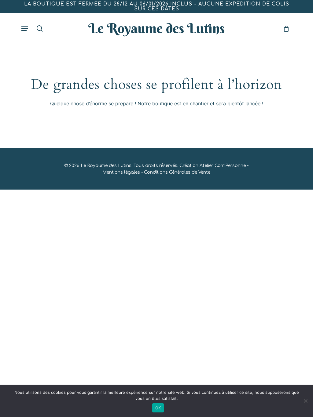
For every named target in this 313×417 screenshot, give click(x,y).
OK (158, 407)
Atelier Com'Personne (223, 165)
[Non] (305, 401)
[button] (24, 28)
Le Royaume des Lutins (156, 28)
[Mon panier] (284, 28)
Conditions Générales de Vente (177, 172)
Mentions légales (121, 172)
